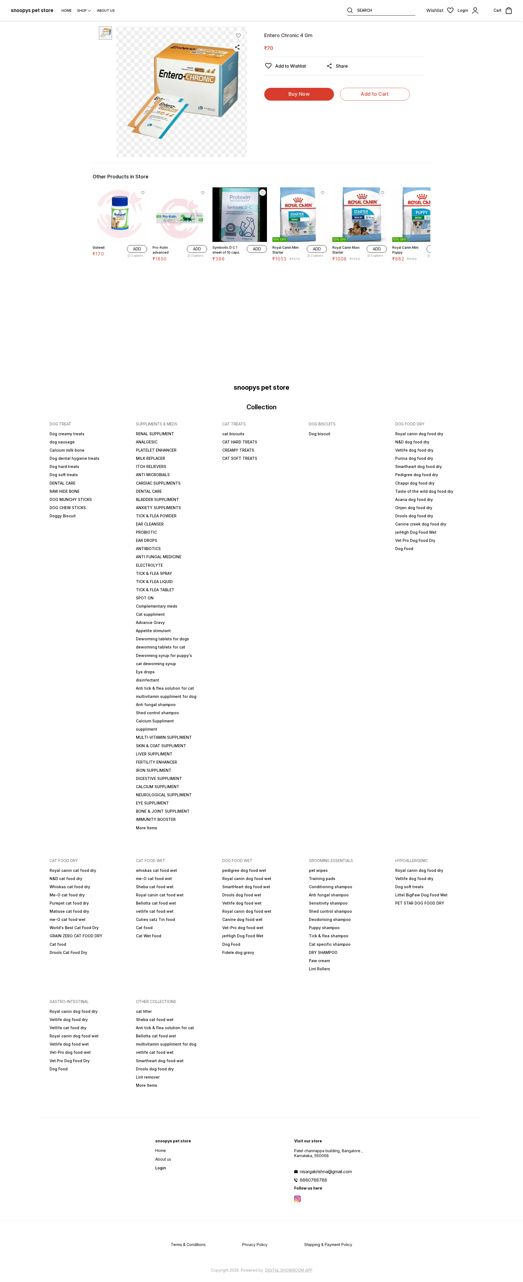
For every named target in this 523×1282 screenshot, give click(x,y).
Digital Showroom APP (288, 1270)
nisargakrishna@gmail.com (326, 1171)
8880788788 (313, 1180)
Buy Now (299, 94)
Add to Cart (375, 94)
